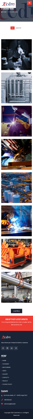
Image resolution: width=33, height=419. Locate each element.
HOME (4, 360)
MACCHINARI (6, 367)
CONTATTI (5, 377)
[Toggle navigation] (29, 3)
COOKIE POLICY (7, 384)
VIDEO (4, 371)
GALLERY (5, 374)
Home (4, 12)
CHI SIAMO (5, 364)
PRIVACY (5, 381)
